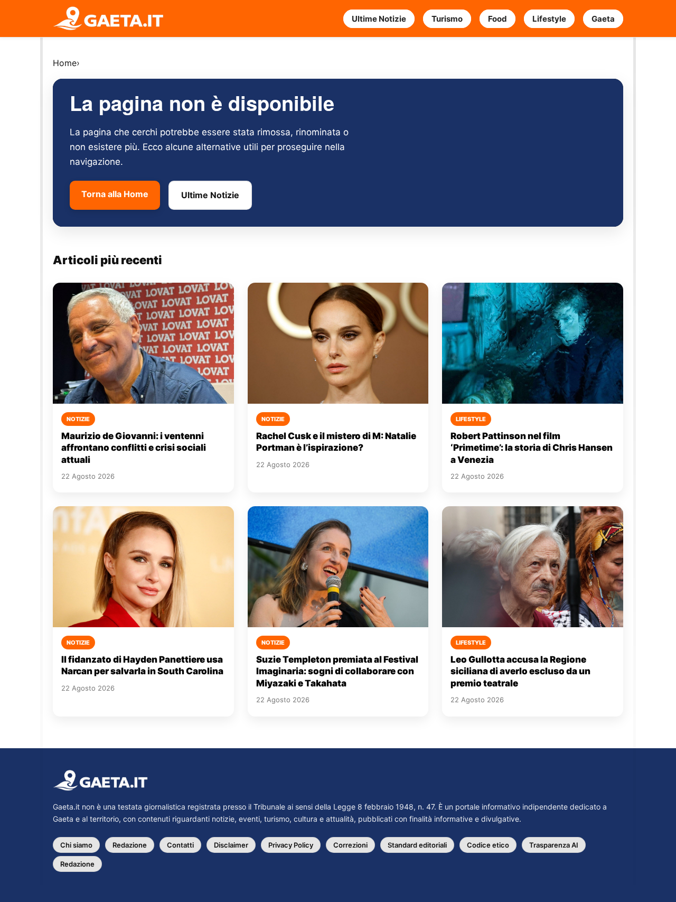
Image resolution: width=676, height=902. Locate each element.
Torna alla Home (114, 194)
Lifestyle (549, 19)
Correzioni (350, 845)
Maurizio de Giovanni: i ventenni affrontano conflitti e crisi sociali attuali (133, 448)
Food (497, 19)
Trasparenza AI (553, 845)
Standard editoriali (417, 845)
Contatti (180, 845)
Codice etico (488, 845)
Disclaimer (231, 845)
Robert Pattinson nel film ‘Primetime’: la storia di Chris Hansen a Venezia (531, 448)
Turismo (447, 19)
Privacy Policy (290, 845)
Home (65, 63)
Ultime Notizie (379, 19)
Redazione (129, 845)
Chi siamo (76, 845)
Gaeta (603, 19)
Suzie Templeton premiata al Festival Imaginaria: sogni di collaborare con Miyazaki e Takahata (337, 671)
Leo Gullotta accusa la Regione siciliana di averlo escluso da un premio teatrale (520, 671)
